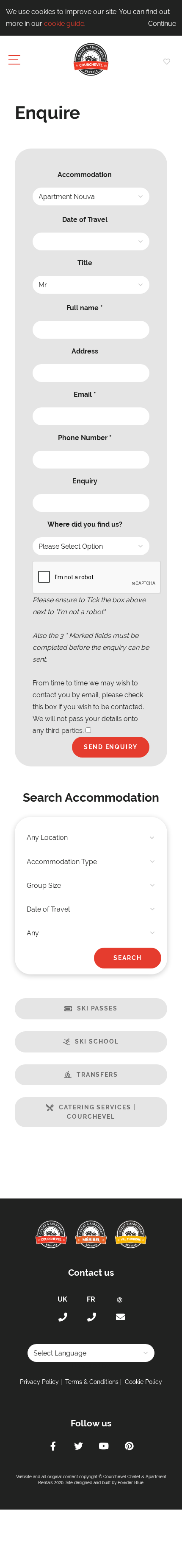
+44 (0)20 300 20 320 (62, 1317)
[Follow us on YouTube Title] (104, 1447)
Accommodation (85, 175)
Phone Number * (85, 438)
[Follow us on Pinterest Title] (129, 1447)
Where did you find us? (84, 524)
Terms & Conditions (92, 1381)
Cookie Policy (143, 1381)
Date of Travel (85, 220)
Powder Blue (130, 1482)
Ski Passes (97, 1008)
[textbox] (91, 838)
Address (85, 351)
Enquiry (84, 481)
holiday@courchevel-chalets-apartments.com (119, 1317)
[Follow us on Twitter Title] (78, 1447)
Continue (162, 24)
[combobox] (91, 838)
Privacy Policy (39, 1381)
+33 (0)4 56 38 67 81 (91, 1317)
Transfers (97, 1074)
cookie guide (64, 24)
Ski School (97, 1041)
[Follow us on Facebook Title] (53, 1447)
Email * (85, 394)
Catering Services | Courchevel (97, 1112)
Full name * (84, 308)
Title (84, 263)
